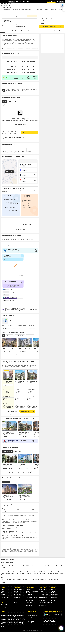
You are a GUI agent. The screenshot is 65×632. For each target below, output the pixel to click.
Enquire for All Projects (12, 411)
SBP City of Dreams (13, 294)
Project (24, 1)
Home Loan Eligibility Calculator (44, 602)
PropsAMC (16, 602)
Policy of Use (3, 606)
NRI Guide (53, 602)
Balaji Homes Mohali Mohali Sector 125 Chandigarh (8, 580)
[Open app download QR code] (64, 9)
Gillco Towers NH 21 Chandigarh (22, 564)
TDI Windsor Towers (13, 297)
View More (42, 23)
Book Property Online (17, 603)
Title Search (41, 591)
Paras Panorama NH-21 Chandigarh (7, 564)
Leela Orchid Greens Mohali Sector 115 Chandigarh (39, 579)
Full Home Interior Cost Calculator (45, 603)
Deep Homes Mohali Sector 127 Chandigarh (8, 573)
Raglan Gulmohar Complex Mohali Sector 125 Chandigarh (55, 571)
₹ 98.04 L (5, 436)
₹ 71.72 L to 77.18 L (23, 436)
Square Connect (29, 592)
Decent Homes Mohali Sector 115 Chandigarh (24, 579)
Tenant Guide (53, 600)
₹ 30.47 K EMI (15, 133)
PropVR (15, 600)
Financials (3, 594)
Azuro (15, 599)
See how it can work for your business (13, 310)
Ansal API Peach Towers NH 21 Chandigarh (55, 564)
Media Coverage (4, 592)
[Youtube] (51, 621)
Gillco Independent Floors (32, 381)
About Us (2, 589)
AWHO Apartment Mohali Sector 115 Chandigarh (24, 573)
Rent (20, 1)
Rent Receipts (41, 599)
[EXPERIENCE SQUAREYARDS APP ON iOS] (58, 615)
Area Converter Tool (42, 605)
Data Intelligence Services (31, 602)
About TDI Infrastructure (8, 315)
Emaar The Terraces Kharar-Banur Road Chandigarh (8, 571)
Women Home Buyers (55, 603)
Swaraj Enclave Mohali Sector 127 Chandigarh (8, 579)
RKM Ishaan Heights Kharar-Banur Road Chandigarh (39, 580)
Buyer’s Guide (54, 597)
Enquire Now (8, 385)
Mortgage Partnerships (30, 603)
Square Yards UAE (17, 591)
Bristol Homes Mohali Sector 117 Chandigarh (39, 571)
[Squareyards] (3, 1)
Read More (4, 48)
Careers (2, 591)
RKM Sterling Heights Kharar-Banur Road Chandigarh (24, 580)
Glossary (53, 591)
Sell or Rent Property (51, 1)
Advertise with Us (29, 599)
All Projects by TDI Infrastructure (20, 356)
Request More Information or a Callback (52, 26)
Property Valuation (42, 589)
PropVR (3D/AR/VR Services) (31, 597)
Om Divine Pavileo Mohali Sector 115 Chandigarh (39, 573)
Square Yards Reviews (5, 597)
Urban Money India (17, 594)
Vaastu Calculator (42, 592)
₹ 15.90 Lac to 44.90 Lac (24, 468)
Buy (17, 1)
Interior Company (17, 597)
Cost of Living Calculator (43, 594)
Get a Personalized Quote (30, 132)
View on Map (10, 171)
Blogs (28, 1)
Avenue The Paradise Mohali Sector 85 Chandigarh (55, 565)
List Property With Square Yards (32, 591)
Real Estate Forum (54, 592)
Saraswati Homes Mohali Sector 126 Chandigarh (55, 573)
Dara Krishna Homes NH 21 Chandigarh (39, 564)
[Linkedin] (48, 621)
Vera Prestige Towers (13, 292)
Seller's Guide (53, 599)
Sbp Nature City (12, 300)
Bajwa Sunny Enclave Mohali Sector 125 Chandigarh (39, 565)
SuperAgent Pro (29, 605)
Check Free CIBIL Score (43, 600)
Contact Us (3, 599)
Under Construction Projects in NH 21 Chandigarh (20, 472)
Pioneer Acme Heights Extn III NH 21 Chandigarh (24, 565)
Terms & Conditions (4, 604)
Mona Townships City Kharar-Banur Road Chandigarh (55, 580)
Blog (52, 589)
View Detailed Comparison (26, 411)
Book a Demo (34, 309)
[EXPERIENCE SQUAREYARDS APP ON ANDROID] (48, 615)
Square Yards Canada (18, 589)
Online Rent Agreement (43, 597)
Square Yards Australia (18, 592)
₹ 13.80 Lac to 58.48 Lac (8, 468)
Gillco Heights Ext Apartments (20, 381)
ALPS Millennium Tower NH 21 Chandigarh (8, 565)
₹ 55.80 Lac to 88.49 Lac (24, 352)
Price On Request (7, 352)
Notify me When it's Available (21, 124)
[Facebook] (45, 621)
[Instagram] (53, 621)
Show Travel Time (21, 229)
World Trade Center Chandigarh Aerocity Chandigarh (24, 571)
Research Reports (54, 594)
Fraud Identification (4, 607)
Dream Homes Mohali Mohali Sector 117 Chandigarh (55, 579)
